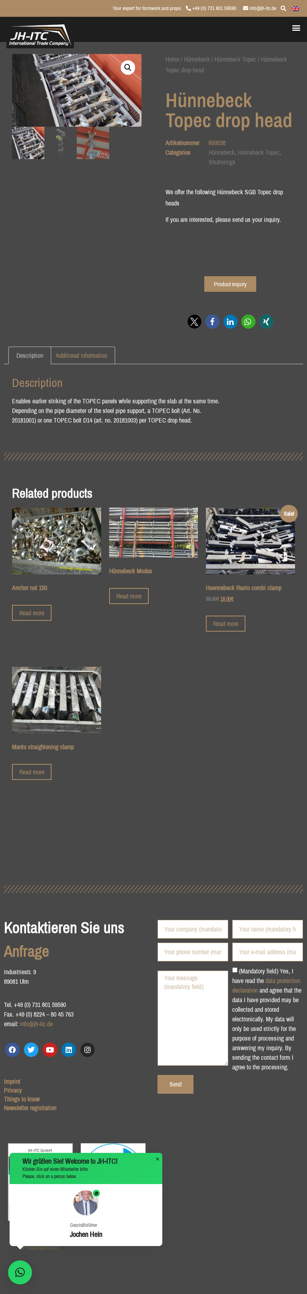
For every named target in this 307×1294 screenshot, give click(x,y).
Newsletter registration (30, 1107)
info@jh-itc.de (262, 8)
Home (172, 59)
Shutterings (222, 162)
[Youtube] (50, 1050)
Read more (31, 612)
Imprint (12, 1081)
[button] (296, 27)
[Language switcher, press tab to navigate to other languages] (295, 8)
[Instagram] (87, 1050)
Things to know (22, 1099)
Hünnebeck (197, 59)
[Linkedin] (69, 1050)
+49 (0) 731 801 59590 (213, 8)
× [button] (157, 1159)
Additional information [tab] (81, 355)
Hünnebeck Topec (235, 59)
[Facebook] (12, 1050)
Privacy (13, 1090)
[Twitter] (31, 1050)
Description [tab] (29, 355)
